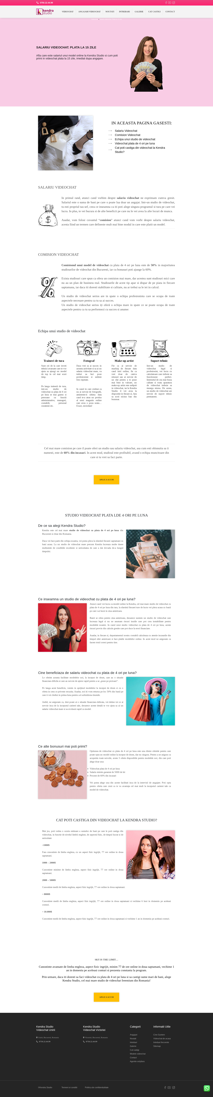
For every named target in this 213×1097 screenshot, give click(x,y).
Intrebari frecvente (161, 1042)
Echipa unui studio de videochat (135, 139)
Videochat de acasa (162, 1039)
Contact (170, 12)
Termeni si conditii (69, 1087)
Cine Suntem (159, 1035)
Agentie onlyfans (137, 1061)
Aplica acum (106, 480)
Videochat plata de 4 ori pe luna (135, 143)
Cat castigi (154, 12)
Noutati (110, 12)
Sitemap (157, 1046)
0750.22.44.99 (46, 3)
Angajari (133, 1035)
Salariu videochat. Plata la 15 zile (111, 19)
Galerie (139, 12)
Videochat (67, 12)
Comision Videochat (127, 135)
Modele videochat (137, 1054)
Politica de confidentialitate (96, 1087)
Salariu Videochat (126, 130)
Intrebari (124, 12)
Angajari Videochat (89, 12)
